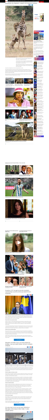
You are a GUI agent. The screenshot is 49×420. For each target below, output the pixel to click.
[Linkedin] (32, 5)
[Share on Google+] (30, 295)
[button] (42, 0)
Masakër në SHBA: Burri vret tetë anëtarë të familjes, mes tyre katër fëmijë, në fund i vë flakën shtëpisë (18, 344)
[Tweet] (30, 5)
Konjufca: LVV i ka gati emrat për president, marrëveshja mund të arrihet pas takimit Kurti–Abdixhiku (38, 45)
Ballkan (18, 0)
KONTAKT (34, 0)
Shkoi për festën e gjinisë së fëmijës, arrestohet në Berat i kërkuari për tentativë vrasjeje (39, 54)
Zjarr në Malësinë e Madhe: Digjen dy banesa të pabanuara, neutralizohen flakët (28, 85)
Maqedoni (15, 0)
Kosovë (12, 0)
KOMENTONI (19, 404)
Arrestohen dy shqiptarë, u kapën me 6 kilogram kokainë (21, 3)
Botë (21, 0)
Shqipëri (9, 0)
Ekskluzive (23, 0)
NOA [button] (36, 0)
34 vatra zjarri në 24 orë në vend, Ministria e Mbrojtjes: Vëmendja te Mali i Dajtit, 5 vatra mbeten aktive (39, 51)
